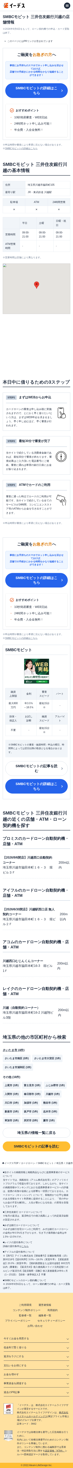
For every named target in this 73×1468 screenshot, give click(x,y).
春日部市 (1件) (32, 1094)
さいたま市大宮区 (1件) (47, 1058)
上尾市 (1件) (11, 1085)
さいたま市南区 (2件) (17, 1058)
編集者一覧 (45, 1315)
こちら (25, 1246)
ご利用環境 (25, 1304)
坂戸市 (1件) (31, 1111)
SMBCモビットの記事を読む (36, 768)
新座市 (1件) (11, 1111)
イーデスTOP (11, 1163)
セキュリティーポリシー (51, 1320)
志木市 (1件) (50, 1111)
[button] (37, 285)
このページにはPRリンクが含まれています (30, 41)
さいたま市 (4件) (14, 1050)
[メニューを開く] (67, 6)
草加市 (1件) (11, 1120)
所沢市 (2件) (31, 1120)
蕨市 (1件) (49, 1120)
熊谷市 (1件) (50, 1102)
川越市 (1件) (53, 1094)
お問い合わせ (35, 1325)
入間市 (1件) (11, 1094)
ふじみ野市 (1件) (55, 1085)
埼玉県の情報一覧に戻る (36, 1133)
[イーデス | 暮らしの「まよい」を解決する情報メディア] (14, 7)
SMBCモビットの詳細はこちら (36, 90)
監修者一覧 (25, 1315)
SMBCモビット (46, 1163)
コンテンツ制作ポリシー (26, 1310)
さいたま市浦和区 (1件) (18, 1067)
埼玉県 (59, 1163)
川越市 (69, 1163)
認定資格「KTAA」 (55, 1450)
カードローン (28, 1163)
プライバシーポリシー (17, 1320)
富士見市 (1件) (32, 1085)
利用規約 (52, 1310)
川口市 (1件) (11, 1102)
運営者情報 (45, 1304)
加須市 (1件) (31, 1102)
